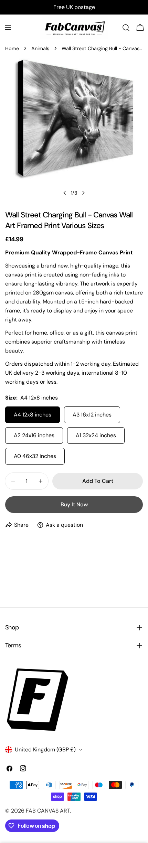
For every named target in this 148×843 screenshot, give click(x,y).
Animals (40, 48)
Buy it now (74, 504)
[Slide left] (64, 192)
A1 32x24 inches (96, 435)
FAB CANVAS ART (48, 810)
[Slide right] (83, 192)
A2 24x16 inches (34, 435)
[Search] (126, 28)
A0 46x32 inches (35, 456)
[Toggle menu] (8, 28)
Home (12, 48)
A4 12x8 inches (32, 414)
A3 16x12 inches (92, 414)
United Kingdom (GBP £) (45, 749)
